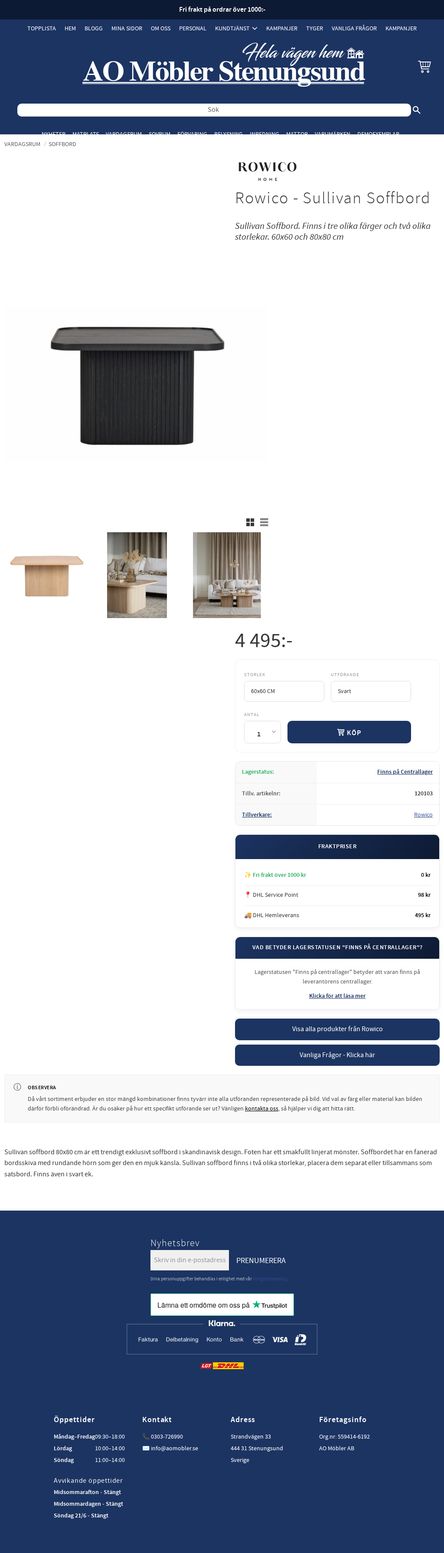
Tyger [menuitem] (314, 28)
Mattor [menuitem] (297, 134)
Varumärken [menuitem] (332, 134)
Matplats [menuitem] (85, 134)
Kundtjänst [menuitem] (232, 28)
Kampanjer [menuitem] (281, 28)
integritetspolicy (269, 1279)
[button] (424, 66)
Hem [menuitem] (70, 28)
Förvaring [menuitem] (192, 134)
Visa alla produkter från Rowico (337, 1029)
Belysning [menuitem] (228, 134)
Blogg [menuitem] (94, 28)
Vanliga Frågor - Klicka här (337, 1055)
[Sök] (416, 110)
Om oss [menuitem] (160, 28)
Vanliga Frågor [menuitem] (354, 28)
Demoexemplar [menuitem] (378, 134)
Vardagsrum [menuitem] (124, 134)
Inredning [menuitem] (264, 134)
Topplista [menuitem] (41, 28)
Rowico (423, 815)
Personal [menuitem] (192, 28)
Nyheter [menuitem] (53, 134)
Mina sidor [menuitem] (126, 28)
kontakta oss (261, 1109)
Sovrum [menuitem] (159, 134)
